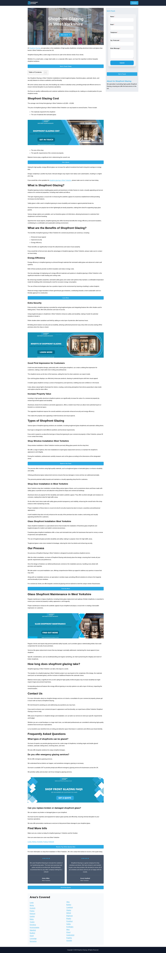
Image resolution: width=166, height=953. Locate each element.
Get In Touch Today (66, 66)
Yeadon (32, 922)
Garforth (32, 916)
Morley (34, 841)
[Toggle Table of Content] (44, 72)
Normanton (33, 941)
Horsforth (40, 841)
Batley (32, 919)
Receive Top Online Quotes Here (65, 847)
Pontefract (69, 921)
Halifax (68, 924)
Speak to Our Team (65, 463)
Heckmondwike (34, 927)
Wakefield (33, 930)
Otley (68, 902)
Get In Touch (122, 74)
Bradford (32, 933)
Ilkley (68, 929)
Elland (68, 932)
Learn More (65, 298)
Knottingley (69, 927)
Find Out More (65, 588)
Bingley (68, 918)
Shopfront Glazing (34, 48)
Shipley (68, 910)
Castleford (69, 907)
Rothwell (51, 841)
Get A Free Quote (66, 887)
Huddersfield (70, 935)
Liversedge (33, 938)
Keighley (69, 938)
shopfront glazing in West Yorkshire (60, 180)
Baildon (68, 904)
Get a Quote (64, 34)
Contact (134, 3)
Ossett (32, 936)
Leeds (29, 841)
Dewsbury (33, 924)
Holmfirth (69, 940)
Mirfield (68, 913)
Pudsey (45, 841)
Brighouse (69, 915)
